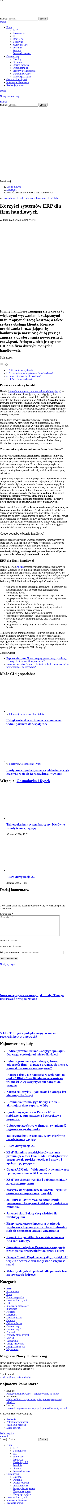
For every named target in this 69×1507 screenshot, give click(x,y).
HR (15, 36)
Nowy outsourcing (9, 96)
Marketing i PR (20, 44)
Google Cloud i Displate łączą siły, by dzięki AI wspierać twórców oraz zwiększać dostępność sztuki (37, 1261)
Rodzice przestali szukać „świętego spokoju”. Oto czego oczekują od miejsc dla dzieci (35, 1052)
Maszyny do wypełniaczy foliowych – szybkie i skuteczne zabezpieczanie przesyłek (36, 1191)
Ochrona (17, 62)
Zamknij (4, 1436)
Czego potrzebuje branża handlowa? (25, 376)
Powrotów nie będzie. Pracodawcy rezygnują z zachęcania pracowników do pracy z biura (35, 1249)
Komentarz (6, 914)
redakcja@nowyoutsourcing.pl (15, 1377)
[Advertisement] (34, 142)
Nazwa (4, 940)
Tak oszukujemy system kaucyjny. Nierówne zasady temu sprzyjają (35, 826)
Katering (10, 1311)
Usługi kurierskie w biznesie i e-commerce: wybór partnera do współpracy (33, 722)
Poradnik (17, 47)
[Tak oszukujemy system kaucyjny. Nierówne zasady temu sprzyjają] (37, 803)
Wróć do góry (7, 1433)
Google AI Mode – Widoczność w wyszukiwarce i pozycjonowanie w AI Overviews (37, 1171)
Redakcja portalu (15, 85)
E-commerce (19, 33)
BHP (15, 30)
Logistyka (18, 41)
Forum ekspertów (22, 53)
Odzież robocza (21, 65)
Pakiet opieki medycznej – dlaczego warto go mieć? (32, 1393)
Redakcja (11, 1419)
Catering (17, 59)
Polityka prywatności (17, 1422)
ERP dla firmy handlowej (20, 379)
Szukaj (43, 19)
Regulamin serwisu (16, 1424)
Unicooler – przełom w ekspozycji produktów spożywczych (36, 1408)
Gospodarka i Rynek (16, 79)
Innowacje (18, 38)
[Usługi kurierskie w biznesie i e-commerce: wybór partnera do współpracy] (37, 696)
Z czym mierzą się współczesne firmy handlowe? (31, 373)
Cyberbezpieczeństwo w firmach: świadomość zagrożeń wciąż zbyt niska (36, 1127)
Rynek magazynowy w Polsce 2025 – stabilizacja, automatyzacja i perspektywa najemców (33, 1115)
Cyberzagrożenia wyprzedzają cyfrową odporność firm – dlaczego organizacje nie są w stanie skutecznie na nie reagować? (37, 1064)
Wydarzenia (12, 1349)
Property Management (24, 70)
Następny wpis (7, 964)
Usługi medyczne (21, 73)
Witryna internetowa (10, 952)
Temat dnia (38, 714)
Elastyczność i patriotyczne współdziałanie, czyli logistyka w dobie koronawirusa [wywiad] (37, 771)
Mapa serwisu (13, 1427)
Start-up (17, 50)
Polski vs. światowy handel (21, 370)
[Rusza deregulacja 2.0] (37, 855)
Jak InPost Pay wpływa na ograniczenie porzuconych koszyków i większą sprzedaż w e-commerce (37, 1203)
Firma (9, 27)
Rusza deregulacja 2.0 (20, 876)
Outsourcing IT (20, 67)
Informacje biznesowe (17, 82)
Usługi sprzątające (22, 76)
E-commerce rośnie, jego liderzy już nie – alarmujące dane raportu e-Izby (33, 1103)
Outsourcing (12, 56)
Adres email (7, 946)
